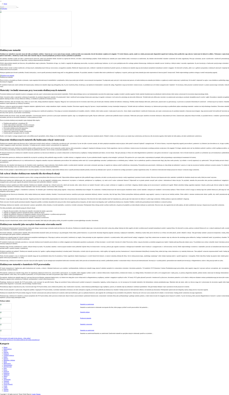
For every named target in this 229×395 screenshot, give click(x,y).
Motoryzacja (7, 363)
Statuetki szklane (85, 312)
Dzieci (5, 350)
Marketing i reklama (9, 360)
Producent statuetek (85, 318)
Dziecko (6, 352)
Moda (5, 362)
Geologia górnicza (9, 355)
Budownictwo (8, 349)
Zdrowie (6, 391)
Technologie (7, 379)
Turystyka (6, 382)
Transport (6, 381)
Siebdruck (6, 374)
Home (5, 4)
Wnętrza (6, 389)
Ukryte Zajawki (8, 384)
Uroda (5, 386)
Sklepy (6, 376)
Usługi (5, 387)
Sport (5, 378)
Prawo (5, 370)
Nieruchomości (8, 365)
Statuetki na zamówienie (87, 304)
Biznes (5, 347)
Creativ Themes (36, 394)
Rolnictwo (6, 373)
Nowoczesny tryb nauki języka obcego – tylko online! (15, 338)
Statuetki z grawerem (86, 324)
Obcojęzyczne (8, 366)
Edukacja (6, 354)
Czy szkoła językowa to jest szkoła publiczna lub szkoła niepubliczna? (20, 340)
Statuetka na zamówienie (87, 330)
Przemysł (6, 371)
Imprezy (6, 358)
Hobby (6, 357)
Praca (5, 368)
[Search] (17, 7)
